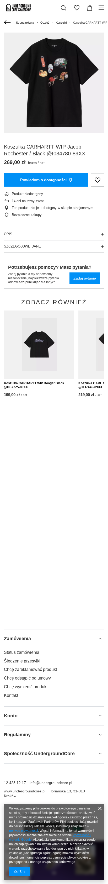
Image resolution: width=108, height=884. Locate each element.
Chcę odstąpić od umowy (27, 678)
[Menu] (102, 8)
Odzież (45, 22)
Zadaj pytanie (84, 278)
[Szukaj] (63, 8)
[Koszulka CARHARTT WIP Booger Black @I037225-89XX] (39, 345)
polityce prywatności (23, 831)
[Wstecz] (8, 22)
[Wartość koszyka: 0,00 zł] (89, 8)
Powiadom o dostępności (43, 180)
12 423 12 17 (15, 783)
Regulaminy (17, 734)
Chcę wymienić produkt (25, 687)
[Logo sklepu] (18, 8)
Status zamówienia (21, 652)
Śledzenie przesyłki (22, 661)
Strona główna (25, 22)
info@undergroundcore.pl (51, 783)
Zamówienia (17, 638)
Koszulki (61, 22)
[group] (54, 83)
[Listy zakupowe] (76, 8)
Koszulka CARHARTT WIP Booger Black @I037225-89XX (34, 385)
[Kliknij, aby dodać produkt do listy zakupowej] (97, 180)
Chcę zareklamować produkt (30, 669)
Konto (11, 715)
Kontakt (11, 695)
